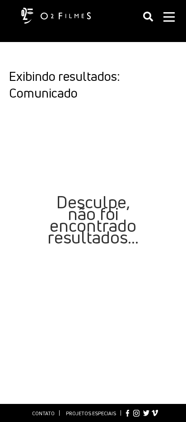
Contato (43, 413)
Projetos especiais (91, 413)
